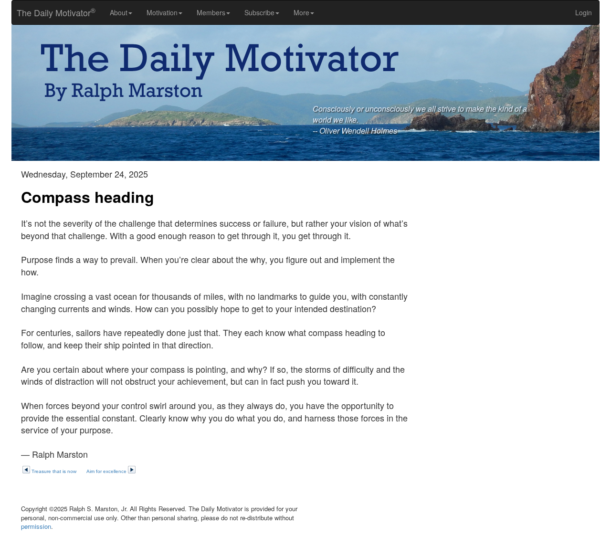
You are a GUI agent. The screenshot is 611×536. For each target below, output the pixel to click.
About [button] (118, 12)
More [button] (301, 12)
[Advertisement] (511, 236)
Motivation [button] (162, 12)
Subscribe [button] (259, 12)
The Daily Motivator (53, 12)
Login (583, 12)
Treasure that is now (54, 471)
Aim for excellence (106, 471)
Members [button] (211, 12)
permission (36, 526)
